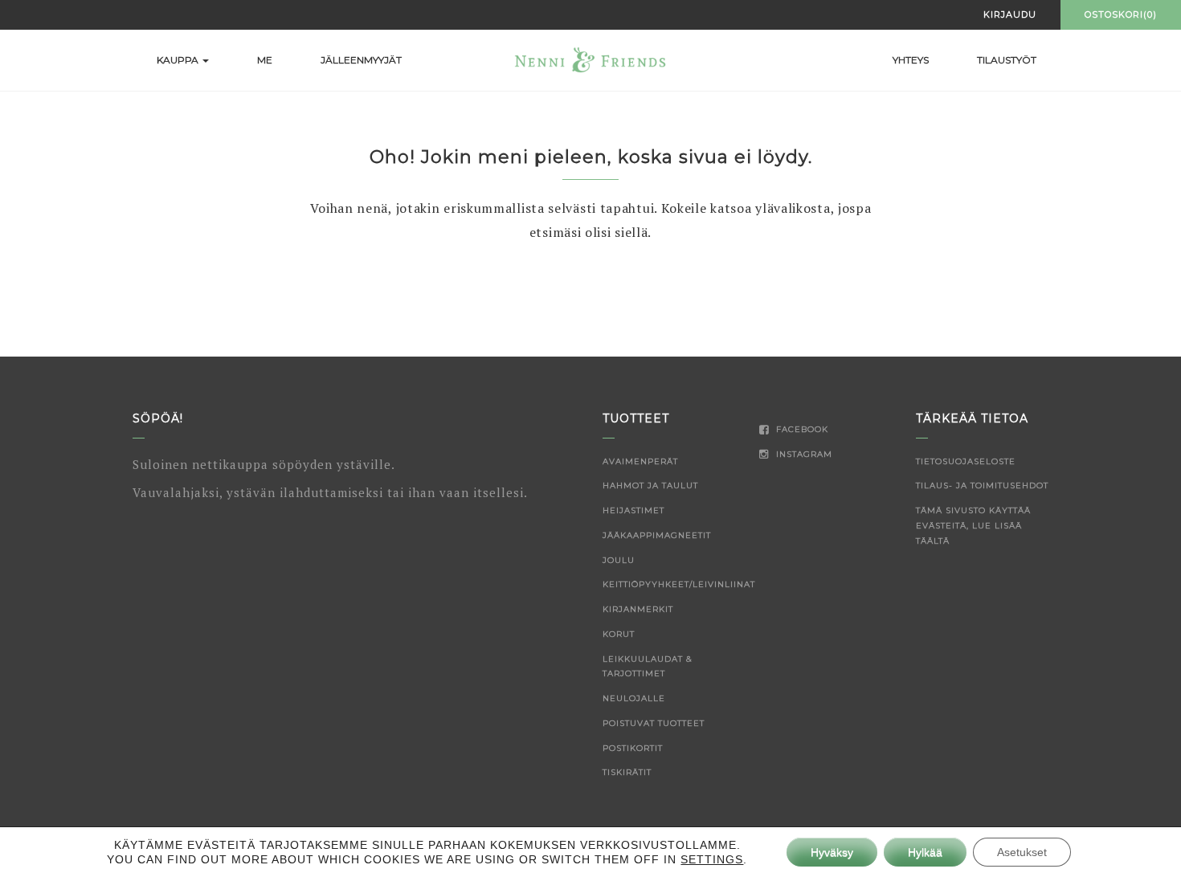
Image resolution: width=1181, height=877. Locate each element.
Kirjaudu (1009, 14)
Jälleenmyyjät (361, 60)
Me (264, 60)
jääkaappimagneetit (657, 535)
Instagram (802, 454)
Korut (619, 634)
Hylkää (925, 852)
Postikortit (633, 748)
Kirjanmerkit (638, 609)
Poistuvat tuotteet (654, 723)
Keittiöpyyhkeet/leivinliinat (679, 584)
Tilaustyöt (1006, 60)
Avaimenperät (640, 461)
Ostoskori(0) (1121, 14)
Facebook (800, 429)
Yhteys (911, 60)
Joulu (619, 560)
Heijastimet (633, 510)
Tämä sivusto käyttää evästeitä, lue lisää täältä (973, 525)
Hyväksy (832, 852)
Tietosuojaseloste (965, 461)
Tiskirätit (627, 772)
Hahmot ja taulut (650, 485)
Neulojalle (634, 698)
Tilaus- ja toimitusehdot (982, 485)
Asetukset (1022, 852)
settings (711, 859)
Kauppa (179, 60)
